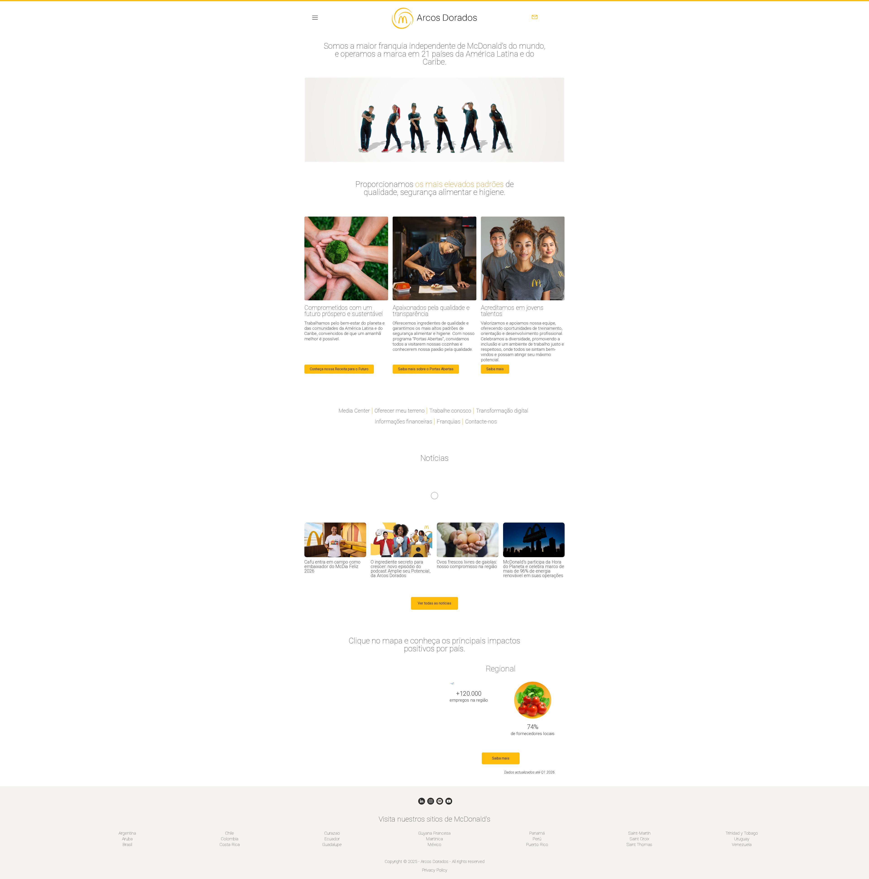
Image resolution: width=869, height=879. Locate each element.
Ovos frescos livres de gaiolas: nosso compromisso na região (467, 564)
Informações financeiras (403, 421)
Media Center (354, 411)
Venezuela (742, 844)
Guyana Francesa (434, 833)
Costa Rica (230, 844)
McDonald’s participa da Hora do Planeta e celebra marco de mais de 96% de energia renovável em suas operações (533, 569)
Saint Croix (639, 838)
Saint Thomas (639, 844)
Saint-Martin (639, 833)
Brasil (127, 844)
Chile (229, 833)
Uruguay (741, 838)
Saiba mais (500, 758)
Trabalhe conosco (450, 411)
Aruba (127, 838)
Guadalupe (332, 844)
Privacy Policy (434, 870)
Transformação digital (502, 411)
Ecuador (332, 838)
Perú (536, 838)
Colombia (229, 838)
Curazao (332, 833)
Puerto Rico (537, 844)
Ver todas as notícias (434, 603)
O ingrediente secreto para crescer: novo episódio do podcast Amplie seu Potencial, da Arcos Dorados (400, 569)
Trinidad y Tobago (742, 833)
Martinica (434, 838)
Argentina (127, 833)
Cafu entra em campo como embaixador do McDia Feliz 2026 (332, 566)
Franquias (448, 421)
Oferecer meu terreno (400, 411)
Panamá (537, 833)
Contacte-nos (481, 421)
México (434, 844)
